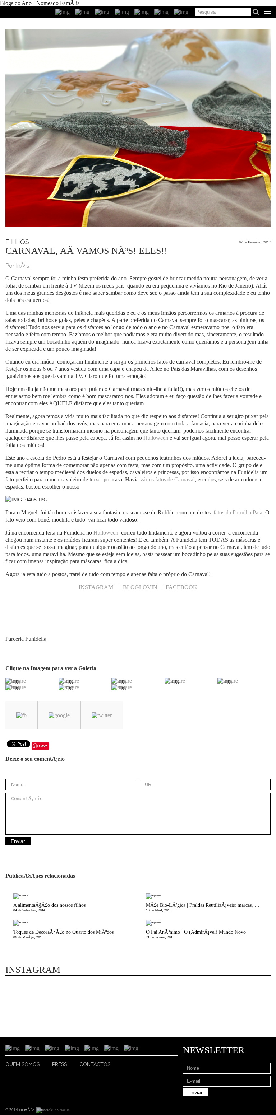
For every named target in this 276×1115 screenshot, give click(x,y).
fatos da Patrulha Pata (237, 512)
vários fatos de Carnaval (167, 479)
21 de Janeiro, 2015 (196, 934)
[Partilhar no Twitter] (102, 715)
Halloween (155, 438)
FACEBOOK (181, 587)
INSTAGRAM (96, 587)
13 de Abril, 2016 (208, 907)
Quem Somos (22, 1064)
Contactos (94, 1064)
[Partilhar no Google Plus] (59, 715)
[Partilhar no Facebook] (21, 715)
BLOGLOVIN (140, 587)
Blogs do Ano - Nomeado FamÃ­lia (40, 3)
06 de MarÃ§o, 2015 (63, 934)
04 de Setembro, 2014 (49, 907)
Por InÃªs (17, 265)
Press (59, 1064)
